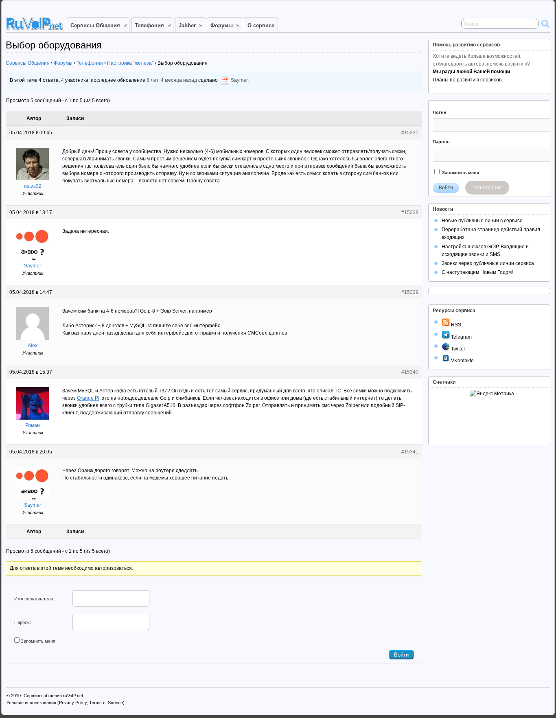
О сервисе (260, 25)
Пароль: (22, 622)
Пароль (441, 141)
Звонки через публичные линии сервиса (488, 263)
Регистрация (487, 187)
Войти (401, 655)
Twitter (457, 349)
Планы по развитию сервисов (467, 80)
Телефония (149, 25)
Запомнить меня (38, 641)
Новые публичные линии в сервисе (482, 220)
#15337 (409, 133)
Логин (440, 112)
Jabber (187, 25)
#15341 (409, 452)
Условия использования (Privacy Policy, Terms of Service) (66, 702)
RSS (455, 325)
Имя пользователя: (34, 598)
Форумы (221, 25)
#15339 (409, 292)
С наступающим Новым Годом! (477, 272)
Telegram (461, 337)
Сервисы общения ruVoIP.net (53, 695)
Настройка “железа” (130, 63)
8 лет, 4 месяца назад (172, 80)
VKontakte (462, 360)
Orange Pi (88, 398)
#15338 (409, 212)
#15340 (409, 372)
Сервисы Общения (95, 25)
